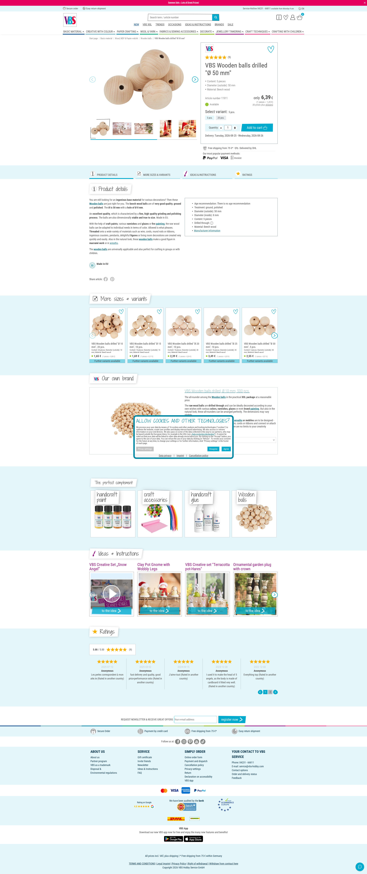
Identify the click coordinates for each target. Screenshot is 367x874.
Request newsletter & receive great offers (147, 719)
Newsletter (143, 765)
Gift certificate (145, 757)
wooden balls (146, 239)
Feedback (237, 777)
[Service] (279, 17)
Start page (93, 38)
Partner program (98, 761)
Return (188, 772)
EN (303, 8)
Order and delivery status (244, 774)
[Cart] (299, 17)
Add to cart (254, 128)
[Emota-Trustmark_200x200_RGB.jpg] (226, 804)
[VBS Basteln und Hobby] (70, 20)
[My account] (292, 17)
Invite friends (144, 761)
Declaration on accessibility (198, 776)
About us (94, 757)
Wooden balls (146, 38)
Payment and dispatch (196, 761)
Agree (226, 449)
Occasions (174, 24)
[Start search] (215, 17)
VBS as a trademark (100, 765)
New (136, 24)
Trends (160, 24)
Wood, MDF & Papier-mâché (126, 38)
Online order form (193, 757)
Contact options (240, 770)
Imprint (180, 455)
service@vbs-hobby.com (251, 766)
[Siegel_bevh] (186, 806)
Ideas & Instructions (198, 24)
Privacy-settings (193, 768)
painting (160, 223)
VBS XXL (147, 24)
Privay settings (145, 449)
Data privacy (165, 455)
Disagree (213, 449)
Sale (230, 24)
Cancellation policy (194, 765)
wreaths (114, 243)
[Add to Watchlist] (270, 49)
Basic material (106, 38)
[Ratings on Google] (144, 804)
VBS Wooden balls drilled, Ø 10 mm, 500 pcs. (217, 391)
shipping (269, 104)
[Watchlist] (285, 17)
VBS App (189, 780)
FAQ (140, 772)
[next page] (275, 691)
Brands (219, 24)
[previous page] (260, 691)
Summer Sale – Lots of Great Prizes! (183, 2)
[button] (92, 79)
